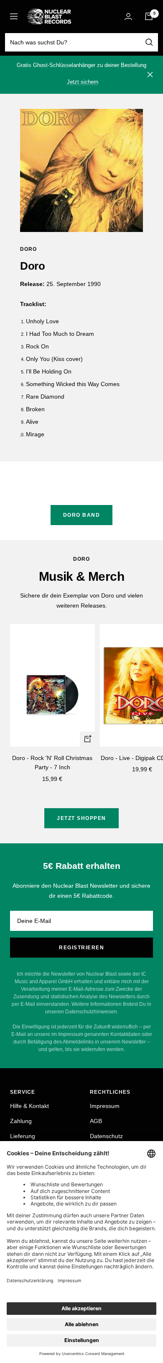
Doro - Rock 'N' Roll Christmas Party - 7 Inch (52, 762)
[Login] (128, 16)
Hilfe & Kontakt (29, 1106)
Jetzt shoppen (81, 818)
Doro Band (81, 515)
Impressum (105, 1106)
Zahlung (21, 1121)
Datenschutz (106, 1136)
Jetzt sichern (82, 82)
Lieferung (22, 1136)
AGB (96, 1121)
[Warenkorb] (149, 16)
